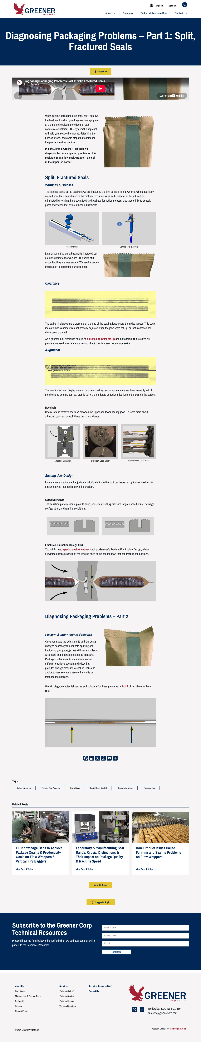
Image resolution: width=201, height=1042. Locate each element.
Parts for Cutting (66, 991)
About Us (110, 13)
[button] (26, 869)
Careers (18, 1006)
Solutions (128, 13)
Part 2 (125, 686)
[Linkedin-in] (142, 1009)
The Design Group (177, 1028)
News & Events (21, 1011)
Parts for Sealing (66, 996)
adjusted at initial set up (101, 339)
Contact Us (181, 13)
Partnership (20, 1001)
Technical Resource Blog (154, 13)
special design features (76, 549)
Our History (20, 991)
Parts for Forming (66, 1001)
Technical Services (67, 1006)
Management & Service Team (28, 996)
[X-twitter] (134, 1009)
